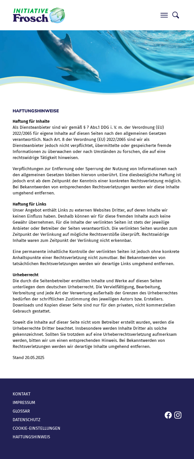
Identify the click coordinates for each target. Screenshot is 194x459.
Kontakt (22, 394)
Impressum (24, 402)
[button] (164, 15)
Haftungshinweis (31, 437)
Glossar (21, 411)
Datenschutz (26, 419)
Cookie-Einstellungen (36, 428)
